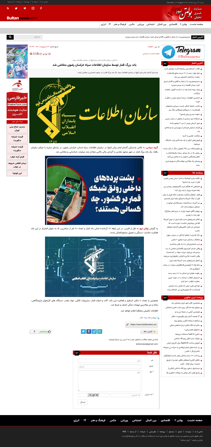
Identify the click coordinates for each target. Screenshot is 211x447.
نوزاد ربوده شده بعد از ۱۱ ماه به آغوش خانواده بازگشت (182, 91)
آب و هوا (11, 1)
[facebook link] (88, 331)
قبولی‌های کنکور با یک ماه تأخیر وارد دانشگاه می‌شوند (183, 142)
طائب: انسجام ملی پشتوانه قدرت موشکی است (182, 68)
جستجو (171, 431)
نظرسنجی (152, 431)
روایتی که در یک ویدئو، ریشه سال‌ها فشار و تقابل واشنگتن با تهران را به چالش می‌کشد (183, 155)
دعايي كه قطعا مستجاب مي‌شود (187, 334)
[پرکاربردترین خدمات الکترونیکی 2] (17, 62)
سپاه (146, 317)
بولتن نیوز (144, 228)
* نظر (151, 371)
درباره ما (35, 1)
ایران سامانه (185, 440)
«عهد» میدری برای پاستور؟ (190, 114)
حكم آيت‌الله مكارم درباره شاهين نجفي (185, 325)
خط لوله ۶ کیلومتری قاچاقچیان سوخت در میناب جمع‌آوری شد (181, 267)
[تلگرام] (182, 52)
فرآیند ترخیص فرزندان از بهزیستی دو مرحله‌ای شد (182, 129)
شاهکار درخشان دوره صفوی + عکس (185, 239)
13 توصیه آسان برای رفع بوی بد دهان (185, 316)
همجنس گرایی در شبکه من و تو (187, 311)
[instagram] (33, 8)
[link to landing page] (187, 13)
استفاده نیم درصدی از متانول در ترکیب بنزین (182, 118)
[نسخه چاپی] (30, 53)
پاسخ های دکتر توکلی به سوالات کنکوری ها (183, 372)
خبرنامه (19, 1)
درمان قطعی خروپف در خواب (17, 165)
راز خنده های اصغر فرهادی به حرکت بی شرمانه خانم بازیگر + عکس (181, 349)
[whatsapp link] (99, 331)
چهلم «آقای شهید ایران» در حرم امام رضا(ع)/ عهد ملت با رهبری (182, 213)
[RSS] (9, 8)
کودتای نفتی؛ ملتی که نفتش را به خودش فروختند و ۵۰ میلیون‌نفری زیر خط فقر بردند (183, 287)
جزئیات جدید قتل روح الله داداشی (187, 338)
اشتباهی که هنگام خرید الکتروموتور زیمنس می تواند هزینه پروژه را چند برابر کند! (182, 188)
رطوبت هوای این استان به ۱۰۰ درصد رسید (184, 273)
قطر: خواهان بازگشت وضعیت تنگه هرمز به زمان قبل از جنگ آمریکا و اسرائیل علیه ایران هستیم (181, 196)
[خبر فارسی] (17, 98)
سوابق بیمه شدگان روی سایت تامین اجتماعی (183, 307)
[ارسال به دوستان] (34, 53)
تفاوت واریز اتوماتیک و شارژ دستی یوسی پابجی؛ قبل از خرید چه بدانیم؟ (181, 180)
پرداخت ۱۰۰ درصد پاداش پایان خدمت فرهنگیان (182, 355)
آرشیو (180, 431)
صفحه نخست (196, 24)
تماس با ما (44, 1)
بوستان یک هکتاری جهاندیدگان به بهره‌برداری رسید (183, 163)
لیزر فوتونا (17, 173)
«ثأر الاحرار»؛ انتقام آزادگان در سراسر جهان (183, 235)
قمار (141, 317)
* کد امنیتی (149, 394)
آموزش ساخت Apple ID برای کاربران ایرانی (183, 343)
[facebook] (41, 8)
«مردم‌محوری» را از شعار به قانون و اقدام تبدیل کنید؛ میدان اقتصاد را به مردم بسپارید (157, 37)
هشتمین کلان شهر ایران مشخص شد (185, 303)
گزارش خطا (148, 331)
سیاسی (145, 53)
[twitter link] (83, 331)
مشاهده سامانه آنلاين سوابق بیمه (187, 320)
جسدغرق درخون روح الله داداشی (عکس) (184, 368)
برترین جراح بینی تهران (17, 128)
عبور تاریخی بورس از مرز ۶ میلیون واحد (185, 123)
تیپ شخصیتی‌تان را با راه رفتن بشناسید (185, 244)
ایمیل (151, 366)
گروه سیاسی (152, 148)
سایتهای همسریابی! (192, 329)
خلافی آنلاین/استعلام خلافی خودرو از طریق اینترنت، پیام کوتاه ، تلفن (183, 362)
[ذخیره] (37, 53)
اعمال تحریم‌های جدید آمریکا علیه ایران (184, 260)
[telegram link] (94, 331)
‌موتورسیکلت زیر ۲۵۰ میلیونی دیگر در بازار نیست (181, 148)
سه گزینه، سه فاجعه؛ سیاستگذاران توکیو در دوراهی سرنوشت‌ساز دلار (183, 205)
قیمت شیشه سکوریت (17, 138)
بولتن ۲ (183, 24)
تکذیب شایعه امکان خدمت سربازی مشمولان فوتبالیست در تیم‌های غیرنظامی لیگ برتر (183, 108)
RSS (124, 431)
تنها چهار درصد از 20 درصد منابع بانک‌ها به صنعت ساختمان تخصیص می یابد (183, 75)
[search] (10, 37)
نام (152, 360)
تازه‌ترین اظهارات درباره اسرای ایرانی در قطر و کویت (182, 99)
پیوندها (27, 1)
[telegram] (24, 8)
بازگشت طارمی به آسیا (191, 135)
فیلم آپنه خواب (17, 157)
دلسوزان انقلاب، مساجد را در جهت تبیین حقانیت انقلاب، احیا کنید (184, 279)
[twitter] (16, 8)
